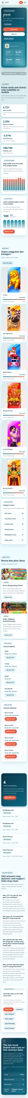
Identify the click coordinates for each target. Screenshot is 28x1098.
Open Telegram (9, 1014)
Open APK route (10, 797)
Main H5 (14, 34)
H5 (25, 2)
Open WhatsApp (10, 1023)
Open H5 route (9, 802)
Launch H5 (19, 1009)
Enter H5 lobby (7, 263)
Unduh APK (14, 29)
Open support (9, 1019)
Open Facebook (9, 1028)
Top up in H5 (10, 657)
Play (24, 301)
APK (21, 2)
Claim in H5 (8, 597)
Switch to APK (9, 231)
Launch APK (8, 1009)
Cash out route (10, 719)
